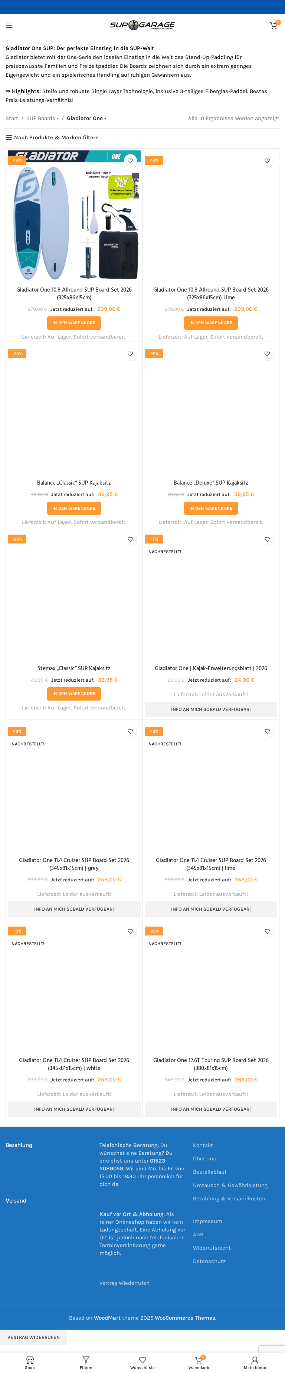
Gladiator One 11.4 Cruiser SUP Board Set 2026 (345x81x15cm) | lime (211, 864)
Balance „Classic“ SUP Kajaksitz (74, 483)
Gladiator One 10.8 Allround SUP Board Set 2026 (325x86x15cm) (74, 294)
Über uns (204, 1158)
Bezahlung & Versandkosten (229, 1198)
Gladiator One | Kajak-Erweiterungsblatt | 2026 (211, 668)
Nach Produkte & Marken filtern (56, 137)
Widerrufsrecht (212, 1247)
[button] (74, 323)
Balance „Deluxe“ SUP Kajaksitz (211, 483)
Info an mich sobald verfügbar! (211, 709)
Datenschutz (209, 1261)
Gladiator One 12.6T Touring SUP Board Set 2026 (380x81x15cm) (211, 1064)
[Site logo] (142, 24)
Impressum (207, 1221)
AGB (198, 1234)
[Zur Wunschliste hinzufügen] (130, 160)
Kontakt (203, 1145)
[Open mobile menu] (9, 25)
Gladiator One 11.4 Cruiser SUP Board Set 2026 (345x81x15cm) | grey (74, 864)
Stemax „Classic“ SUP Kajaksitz (74, 668)
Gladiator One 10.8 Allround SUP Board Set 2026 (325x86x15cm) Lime (211, 294)
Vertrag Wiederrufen (124, 1283)
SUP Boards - (42, 118)
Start (12, 118)
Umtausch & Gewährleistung (230, 1185)
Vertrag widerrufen (33, 1337)
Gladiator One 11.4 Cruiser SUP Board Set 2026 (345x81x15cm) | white (74, 1064)
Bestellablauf (209, 1171)
